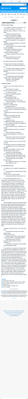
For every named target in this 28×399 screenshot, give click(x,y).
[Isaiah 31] (26, 181)
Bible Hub (14, 298)
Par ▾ (25, 22)
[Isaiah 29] (1, 181)
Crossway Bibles (3, 291)
